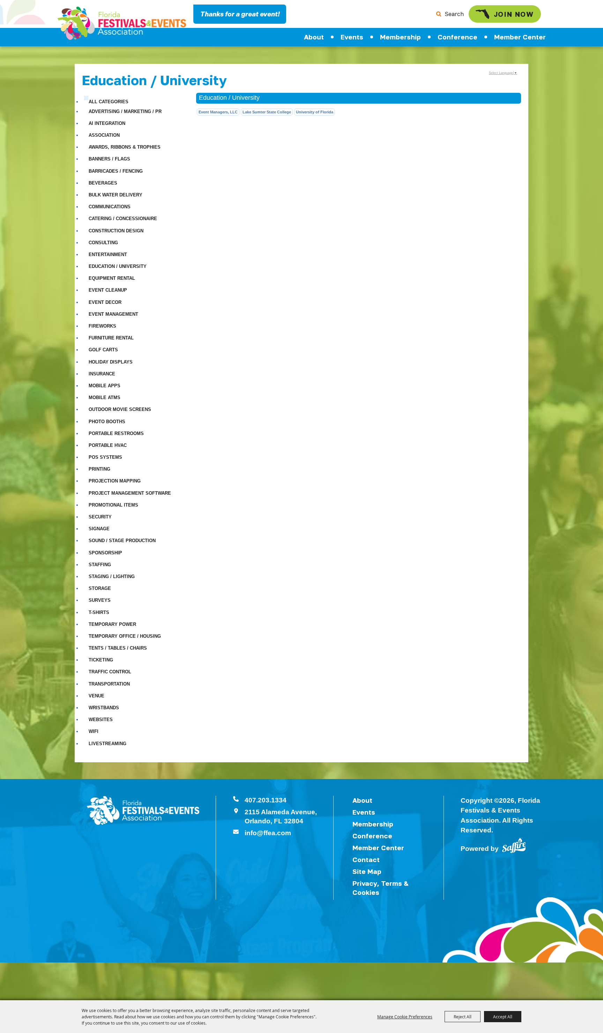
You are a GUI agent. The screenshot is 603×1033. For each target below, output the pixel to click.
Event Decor (105, 302)
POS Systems (105, 457)
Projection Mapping (115, 481)
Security (100, 516)
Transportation (109, 684)
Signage (99, 528)
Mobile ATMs (104, 397)
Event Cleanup (108, 290)
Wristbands (104, 707)
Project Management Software (130, 493)
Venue (96, 695)
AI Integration (107, 123)
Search (454, 13)
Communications (110, 206)
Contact (366, 859)
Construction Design (116, 230)
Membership (400, 37)
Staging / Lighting (112, 576)
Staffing (100, 564)
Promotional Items (113, 505)
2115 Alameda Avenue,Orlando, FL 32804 (281, 816)
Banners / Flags (109, 159)
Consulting (103, 242)
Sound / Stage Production (122, 540)
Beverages (103, 183)
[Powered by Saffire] (514, 845)
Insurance (102, 373)
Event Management (113, 314)
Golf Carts (103, 349)
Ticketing (101, 660)
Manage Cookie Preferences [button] (404, 1016)
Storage (100, 588)
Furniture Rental (111, 337)
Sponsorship (105, 552)
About (314, 37)
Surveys (100, 600)
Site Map (366, 871)
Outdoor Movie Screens (120, 409)
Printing (99, 469)
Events (352, 37)
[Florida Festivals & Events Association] (121, 23)
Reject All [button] (462, 1016)
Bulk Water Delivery (115, 194)
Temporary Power (112, 624)
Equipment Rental (112, 278)
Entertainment (108, 254)
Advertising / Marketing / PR (125, 111)
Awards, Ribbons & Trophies (125, 147)
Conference (457, 37)
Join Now (514, 14)
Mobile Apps (104, 385)
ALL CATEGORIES (108, 101)
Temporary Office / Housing (125, 636)
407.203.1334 (265, 800)
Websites (101, 719)
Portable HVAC (108, 445)
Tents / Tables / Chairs (118, 648)
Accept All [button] (502, 1016)
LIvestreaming (107, 743)
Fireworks (102, 326)
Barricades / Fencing (116, 171)
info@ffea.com (268, 833)
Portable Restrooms (116, 433)
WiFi (93, 731)
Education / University (118, 266)
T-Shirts (99, 612)
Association (104, 135)
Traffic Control (110, 671)
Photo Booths (107, 421)
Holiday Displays (111, 362)
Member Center (520, 37)
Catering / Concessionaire (123, 218)
